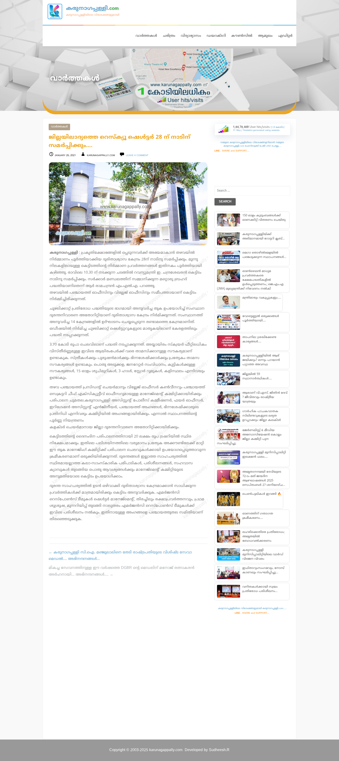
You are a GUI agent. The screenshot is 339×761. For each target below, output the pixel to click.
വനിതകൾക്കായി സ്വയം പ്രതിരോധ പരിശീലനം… (259, 589)
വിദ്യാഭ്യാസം (191, 36)
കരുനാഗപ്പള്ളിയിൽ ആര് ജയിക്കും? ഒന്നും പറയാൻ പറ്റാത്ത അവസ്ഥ (261, 360)
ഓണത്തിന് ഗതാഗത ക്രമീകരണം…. (257, 516)
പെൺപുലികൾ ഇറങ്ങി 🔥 (261, 494)
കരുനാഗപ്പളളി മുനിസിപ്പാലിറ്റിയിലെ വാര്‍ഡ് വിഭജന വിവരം (262, 554)
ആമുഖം (265, 36)
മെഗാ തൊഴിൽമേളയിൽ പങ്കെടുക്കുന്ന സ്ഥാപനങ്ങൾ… (264, 255)
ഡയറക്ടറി (216, 36)
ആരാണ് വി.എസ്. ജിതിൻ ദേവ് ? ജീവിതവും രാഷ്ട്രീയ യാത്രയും (264, 397)
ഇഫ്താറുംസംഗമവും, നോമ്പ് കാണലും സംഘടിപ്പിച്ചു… (263, 570)
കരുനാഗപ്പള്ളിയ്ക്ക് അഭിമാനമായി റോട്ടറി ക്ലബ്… (263, 237)
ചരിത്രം (169, 36)
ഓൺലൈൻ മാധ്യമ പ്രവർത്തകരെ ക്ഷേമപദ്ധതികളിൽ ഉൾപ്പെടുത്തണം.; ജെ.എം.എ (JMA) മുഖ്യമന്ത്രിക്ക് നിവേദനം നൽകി (250, 280)
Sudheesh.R (219, 750)
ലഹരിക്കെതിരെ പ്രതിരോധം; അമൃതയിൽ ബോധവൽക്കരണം (263, 536)
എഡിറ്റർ (285, 36)
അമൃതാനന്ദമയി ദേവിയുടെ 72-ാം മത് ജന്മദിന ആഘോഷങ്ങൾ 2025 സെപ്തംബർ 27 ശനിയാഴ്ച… (263, 478)
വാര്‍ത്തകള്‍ (59, 127)
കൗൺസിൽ (241, 36)
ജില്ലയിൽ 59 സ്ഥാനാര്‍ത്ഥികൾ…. (256, 376)
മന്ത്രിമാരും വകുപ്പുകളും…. (261, 298)
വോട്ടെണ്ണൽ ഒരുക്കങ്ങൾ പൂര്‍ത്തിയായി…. (260, 318)
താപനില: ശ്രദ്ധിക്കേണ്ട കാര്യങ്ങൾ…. (259, 339)
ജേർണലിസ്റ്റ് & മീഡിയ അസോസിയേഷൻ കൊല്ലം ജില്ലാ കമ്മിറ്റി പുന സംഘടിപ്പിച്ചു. (249, 437)
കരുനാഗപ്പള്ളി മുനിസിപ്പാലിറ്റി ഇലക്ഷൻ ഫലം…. (264, 455)
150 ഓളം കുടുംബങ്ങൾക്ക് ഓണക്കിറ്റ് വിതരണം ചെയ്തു (263, 218)
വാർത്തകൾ (146, 36)
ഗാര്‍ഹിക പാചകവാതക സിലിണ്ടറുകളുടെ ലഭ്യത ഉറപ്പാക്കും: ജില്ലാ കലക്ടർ (261, 416)
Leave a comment (137, 155)
